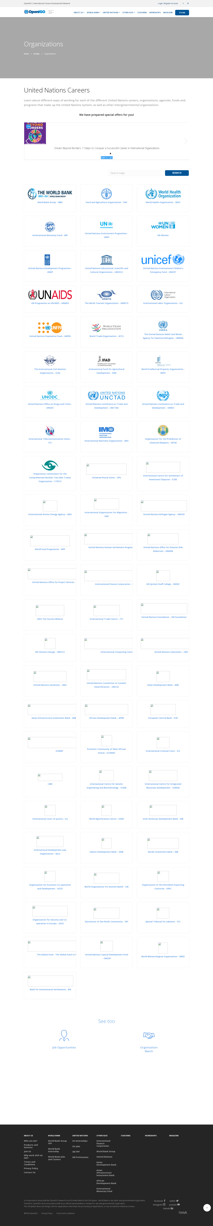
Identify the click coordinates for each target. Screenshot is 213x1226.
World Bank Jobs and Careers (56, 1158)
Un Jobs (36, 54)
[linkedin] (172, 1208)
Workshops (155, 12)
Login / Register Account (168, 3)
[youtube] (178, 1204)
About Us (78, 12)
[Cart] (188, 3)
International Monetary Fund (104, 1189)
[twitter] (177, 1201)
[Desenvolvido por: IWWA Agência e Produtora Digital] (170, 1213)
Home (26, 54)
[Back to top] (207, 1208)
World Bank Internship (54, 1150)
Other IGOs (127, 12)
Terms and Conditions (29, 1163)
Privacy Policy (31, 1168)
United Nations (110, 12)
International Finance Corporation (103, 1143)
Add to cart (107, 157)
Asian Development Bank (106, 1163)
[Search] (183, 3)
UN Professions (80, 1157)
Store (182, 12)
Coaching (142, 12)
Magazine (168, 12)
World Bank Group (106, 1151)
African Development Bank (106, 1181)
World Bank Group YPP (57, 1142)
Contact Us (30, 1172)
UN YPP (76, 1151)
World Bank (93, 12)
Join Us (27, 1151)
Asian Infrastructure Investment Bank (105, 1173)
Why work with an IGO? (33, 1156)
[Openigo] (39, 12)
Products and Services (31, 1146)
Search (177, 172)
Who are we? (30, 1141)
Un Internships (80, 1141)
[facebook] (164, 1201)
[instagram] (164, 1204)
